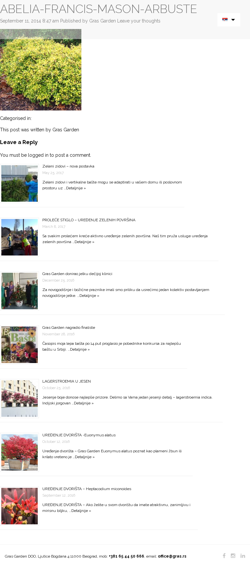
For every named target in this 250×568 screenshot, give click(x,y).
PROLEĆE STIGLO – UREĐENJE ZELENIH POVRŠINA (88, 220)
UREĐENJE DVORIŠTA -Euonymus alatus (79, 435)
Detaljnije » (76, 188)
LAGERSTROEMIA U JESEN (66, 381)
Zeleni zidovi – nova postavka (68, 166)
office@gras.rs (172, 556)
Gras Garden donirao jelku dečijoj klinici (77, 273)
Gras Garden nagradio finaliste (68, 327)
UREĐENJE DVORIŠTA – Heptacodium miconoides (86, 489)
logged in (38, 155)
